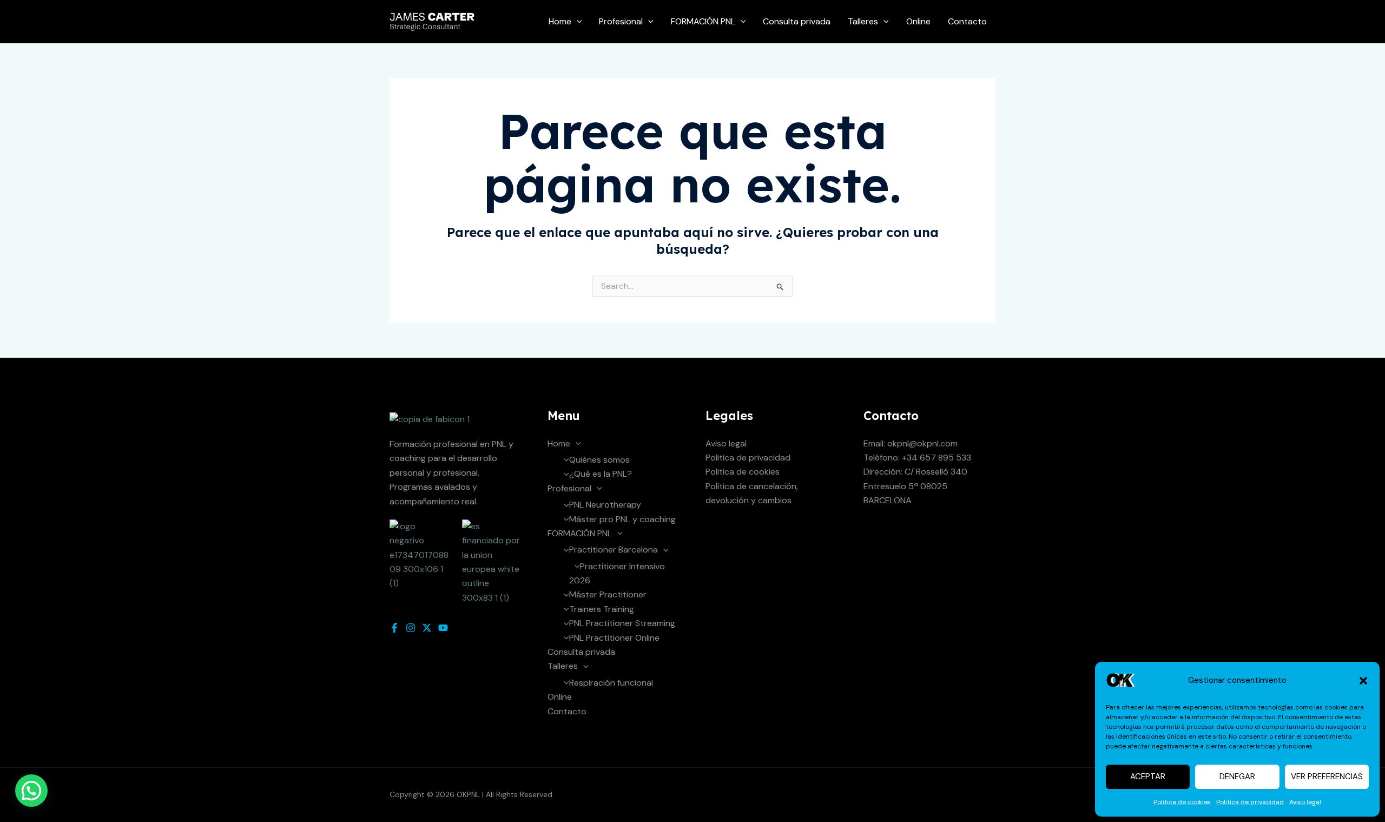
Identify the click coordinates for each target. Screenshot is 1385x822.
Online (918, 21)
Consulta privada (796, 21)
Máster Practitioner (608, 594)
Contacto (967, 21)
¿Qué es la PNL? (600, 473)
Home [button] (560, 21)
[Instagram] (411, 628)
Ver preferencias (1327, 776)
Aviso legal (1305, 802)
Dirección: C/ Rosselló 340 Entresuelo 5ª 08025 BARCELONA (915, 486)
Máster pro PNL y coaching (622, 519)
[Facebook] (394, 628)
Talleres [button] (863, 21)
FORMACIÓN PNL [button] (703, 21)
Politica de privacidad (1250, 802)
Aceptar (1147, 776)
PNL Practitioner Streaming (622, 623)
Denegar (1237, 776)
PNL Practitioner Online (614, 637)
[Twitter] (427, 628)
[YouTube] (443, 628)
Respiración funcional (611, 682)
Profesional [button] (621, 21)
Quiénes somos (599, 459)
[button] (1363, 680)
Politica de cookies (1182, 802)
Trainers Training (601, 609)
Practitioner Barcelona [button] (613, 549)
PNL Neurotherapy (605, 504)
